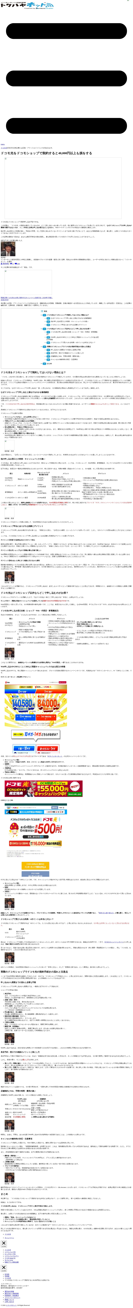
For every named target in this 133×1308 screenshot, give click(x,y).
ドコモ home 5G (10, 1258)
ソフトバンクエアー (12, 1256)
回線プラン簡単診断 (12, 1262)
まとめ (48, 363)
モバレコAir (9, 1260)
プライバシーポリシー (12, 1297)
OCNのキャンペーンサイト (113, 942)
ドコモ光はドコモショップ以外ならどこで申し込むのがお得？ (67, 329)
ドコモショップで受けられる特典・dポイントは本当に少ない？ (71, 342)
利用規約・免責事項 (12, 1295)
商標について (9, 1299)
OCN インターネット (55, 756)
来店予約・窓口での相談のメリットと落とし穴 (66, 353)
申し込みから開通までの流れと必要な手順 (64, 350)
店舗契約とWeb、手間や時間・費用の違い (64, 356)
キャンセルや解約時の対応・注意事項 (63, 359)
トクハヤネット (11, 1305)
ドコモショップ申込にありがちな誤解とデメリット (67, 325)
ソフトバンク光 (10, 1252)
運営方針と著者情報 (12, 1293)
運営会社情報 (9, 1291)
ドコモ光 (4, 148)
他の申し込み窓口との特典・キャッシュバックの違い (68, 321)
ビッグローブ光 (10, 1254)
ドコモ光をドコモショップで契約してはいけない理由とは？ (66, 315)
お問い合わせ (9, 1302)
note (18, 263)
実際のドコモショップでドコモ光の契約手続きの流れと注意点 (67, 346)
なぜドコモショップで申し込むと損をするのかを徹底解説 (70, 318)
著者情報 (5, 263)
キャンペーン (9, 1238)
